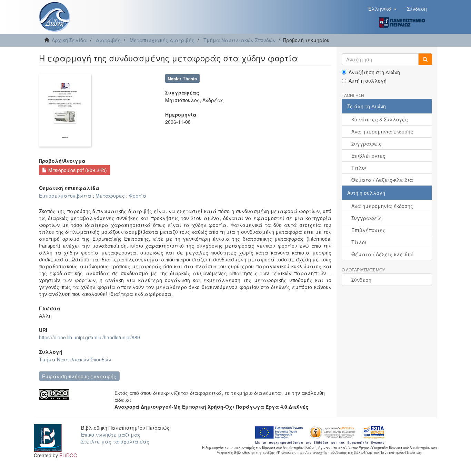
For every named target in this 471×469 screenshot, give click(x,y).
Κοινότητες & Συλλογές (379, 119)
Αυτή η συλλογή (368, 80)
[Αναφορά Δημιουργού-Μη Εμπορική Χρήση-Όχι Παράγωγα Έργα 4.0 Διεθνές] (71, 394)
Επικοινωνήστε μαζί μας (111, 434)
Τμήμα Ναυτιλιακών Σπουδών (239, 40)
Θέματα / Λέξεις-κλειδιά (382, 179)
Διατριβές (108, 40)
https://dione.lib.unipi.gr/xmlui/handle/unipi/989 (89, 337)
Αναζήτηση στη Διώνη (374, 72)
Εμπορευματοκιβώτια (65, 195)
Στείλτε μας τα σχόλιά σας (115, 441)
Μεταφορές (110, 195)
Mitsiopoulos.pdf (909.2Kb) (77, 170)
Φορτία (138, 195)
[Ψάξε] (425, 59)
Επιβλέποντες (368, 155)
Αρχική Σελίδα (69, 40)
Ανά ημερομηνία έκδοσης (382, 131)
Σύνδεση (361, 279)
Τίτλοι (359, 167)
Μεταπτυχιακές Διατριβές (162, 40)
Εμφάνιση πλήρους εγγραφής (79, 376)
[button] (382, 8)
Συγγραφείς (366, 143)
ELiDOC (68, 455)
